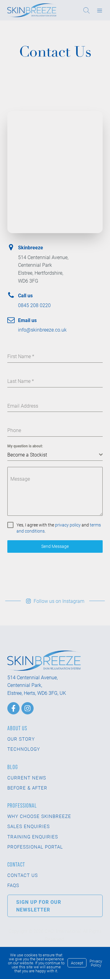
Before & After (27, 788)
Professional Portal (35, 847)
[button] (55, 601)
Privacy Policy (96, 963)
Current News (26, 778)
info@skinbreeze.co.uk (42, 329)
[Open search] (89, 10)
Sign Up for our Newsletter (38, 906)
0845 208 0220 (34, 305)
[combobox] (55, 455)
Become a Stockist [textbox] (27, 454)
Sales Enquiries (28, 826)
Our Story (21, 739)
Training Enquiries (32, 837)
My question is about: (25, 445)
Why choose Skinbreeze (39, 816)
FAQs (13, 885)
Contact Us (22, 875)
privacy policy (68, 525)
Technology (23, 749)
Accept (77, 963)
